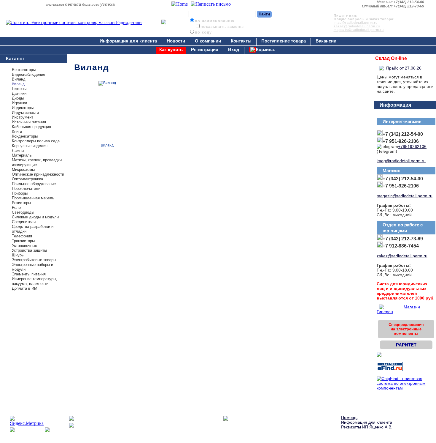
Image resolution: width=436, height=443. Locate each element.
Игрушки (19, 103)
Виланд (19, 79)
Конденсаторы (25, 136)
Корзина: (265, 49)
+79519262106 (412, 146)
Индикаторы (23, 107)
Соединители (24, 222)
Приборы (20, 193)
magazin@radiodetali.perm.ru (359, 29)
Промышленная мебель (33, 198)
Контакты (241, 40)
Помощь (349, 417)
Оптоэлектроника (27, 179)
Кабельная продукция (31, 126)
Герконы (19, 88)
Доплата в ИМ (24, 288)
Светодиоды (23, 212)
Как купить (171, 49)
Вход (233, 49)
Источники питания (29, 122)
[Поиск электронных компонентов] (390, 369)
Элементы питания (29, 274)
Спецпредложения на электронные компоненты (406, 329)
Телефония (22, 236)
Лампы (18, 150)
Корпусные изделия (29, 146)
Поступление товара (283, 40)
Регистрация (204, 49)
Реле (16, 207)
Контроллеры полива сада (36, 141)
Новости (176, 40)
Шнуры (18, 255)
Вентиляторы (24, 69)
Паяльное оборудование (34, 184)
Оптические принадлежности (38, 174)
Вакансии (326, 40)
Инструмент (22, 117)
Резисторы (21, 203)
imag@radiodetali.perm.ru (356, 22)
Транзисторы (23, 241)
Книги (17, 131)
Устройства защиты (29, 250)
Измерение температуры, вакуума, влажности (34, 281)
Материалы (22, 155)
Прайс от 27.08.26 (403, 68)
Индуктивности (25, 112)
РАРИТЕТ (406, 344)
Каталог (15, 58)
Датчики (19, 93)
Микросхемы (23, 169)
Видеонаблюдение (28, 74)
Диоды (18, 98)
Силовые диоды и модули (35, 217)
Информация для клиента (128, 40)
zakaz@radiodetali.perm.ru (357, 26)
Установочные (24, 245)
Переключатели (26, 188)
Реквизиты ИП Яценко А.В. (366, 427)
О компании (208, 40)
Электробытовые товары (34, 260)
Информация (395, 105)
